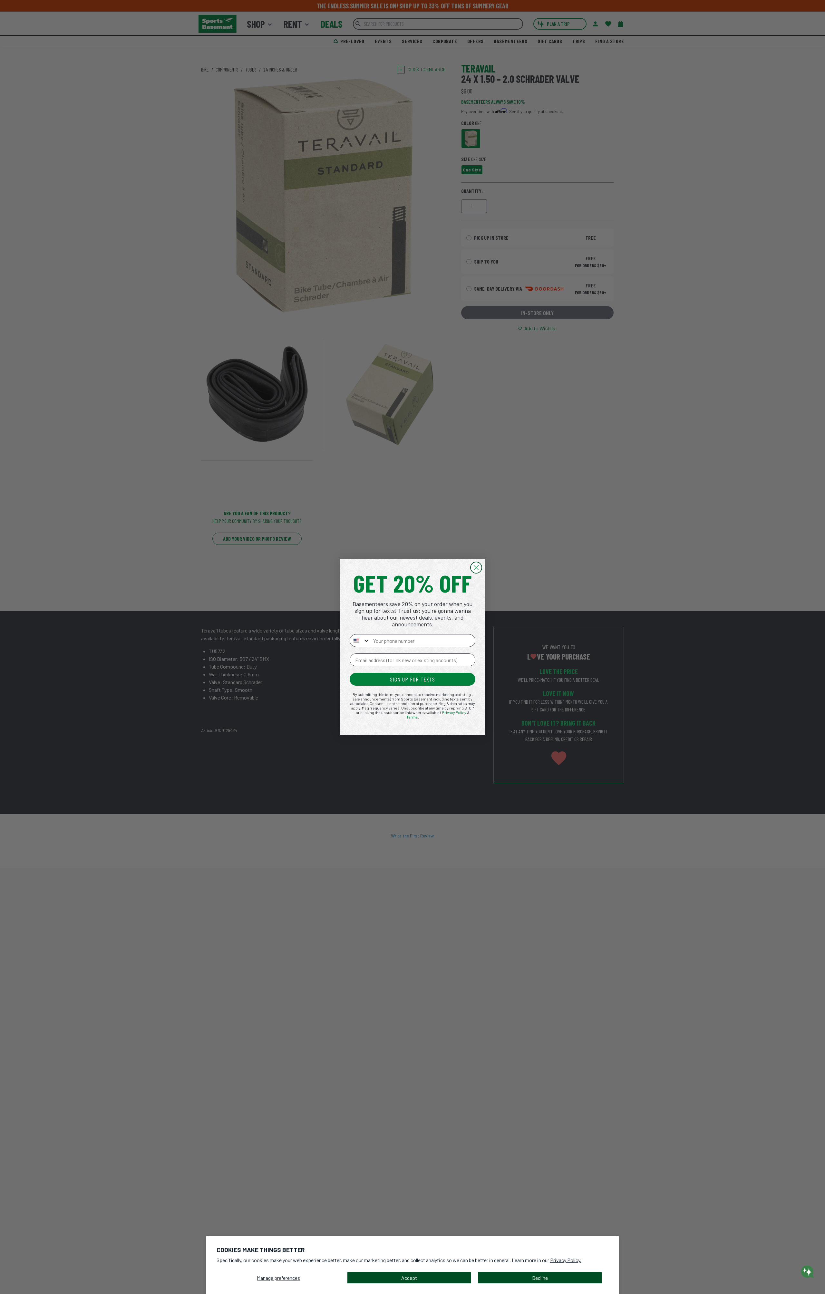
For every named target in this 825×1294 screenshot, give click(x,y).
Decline (540, 1278)
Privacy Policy (454, 712)
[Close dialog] (476, 567)
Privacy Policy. (565, 1260)
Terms (412, 717)
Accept (409, 1278)
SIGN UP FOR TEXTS (412, 679)
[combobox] (360, 640)
